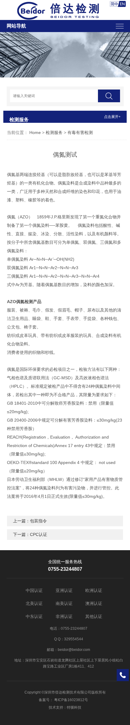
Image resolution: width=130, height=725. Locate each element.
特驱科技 (74, 707)
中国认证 (34, 590)
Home (35, 132)
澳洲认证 (93, 603)
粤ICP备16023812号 (71, 700)
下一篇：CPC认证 (30, 534)
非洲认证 (64, 616)
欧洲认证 (93, 590)
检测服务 (54, 132)
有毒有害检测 (80, 132)
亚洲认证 (64, 590)
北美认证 (34, 603)
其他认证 (93, 616)
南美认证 (64, 603)
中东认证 (34, 616)
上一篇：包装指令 (30, 520)
